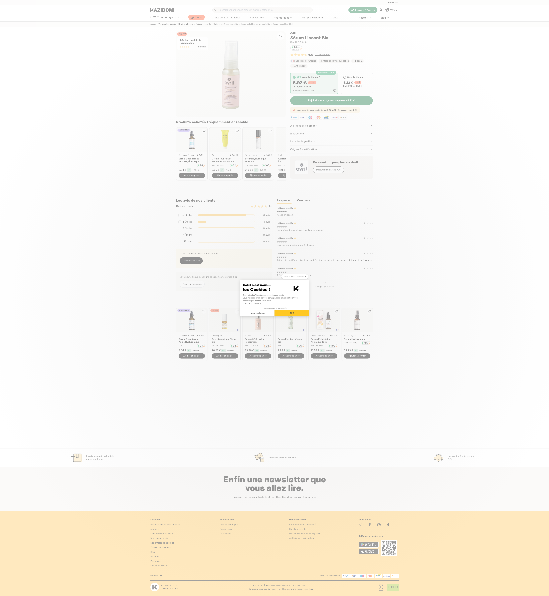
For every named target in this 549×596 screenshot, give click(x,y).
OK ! (292, 313)
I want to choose (257, 313)
